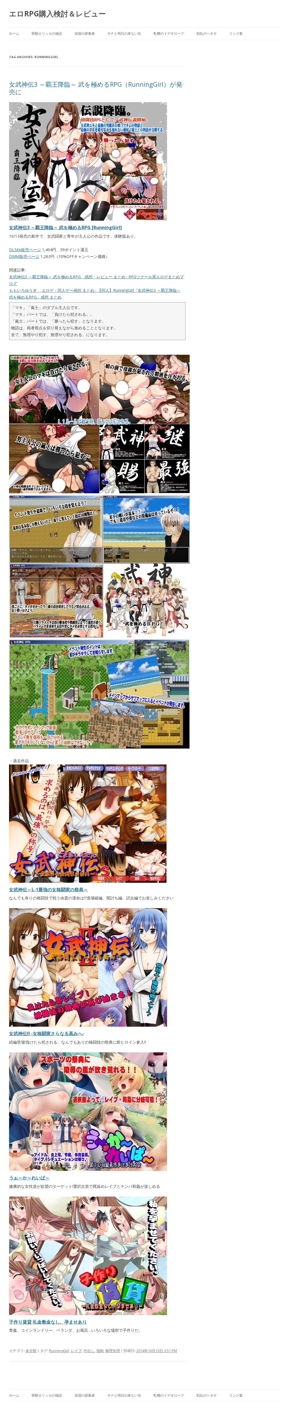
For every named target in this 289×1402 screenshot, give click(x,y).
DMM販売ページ (24, 256)
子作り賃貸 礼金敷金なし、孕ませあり (48, 1322)
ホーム (14, 33)
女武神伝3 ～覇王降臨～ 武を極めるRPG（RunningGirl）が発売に (95, 88)
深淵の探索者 (85, 33)
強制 (100, 1350)
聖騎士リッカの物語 (47, 33)
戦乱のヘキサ (206, 33)
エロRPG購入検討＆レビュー (57, 13)
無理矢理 (112, 1350)
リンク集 (236, 33)
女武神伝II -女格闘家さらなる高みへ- (46, 1033)
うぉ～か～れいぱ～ (29, 1178)
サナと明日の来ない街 (124, 33)
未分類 (30, 1350)
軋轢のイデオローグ (169, 33)
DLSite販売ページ (25, 249)
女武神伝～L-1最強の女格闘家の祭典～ (48, 889)
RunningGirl (59, 1350)
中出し (89, 1350)
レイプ (76, 1350)
